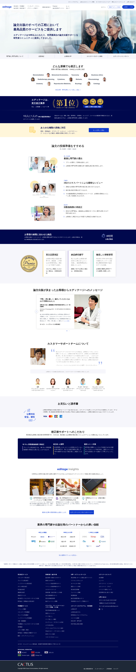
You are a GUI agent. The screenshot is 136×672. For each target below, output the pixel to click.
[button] (67, 321)
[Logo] (5, 7)
